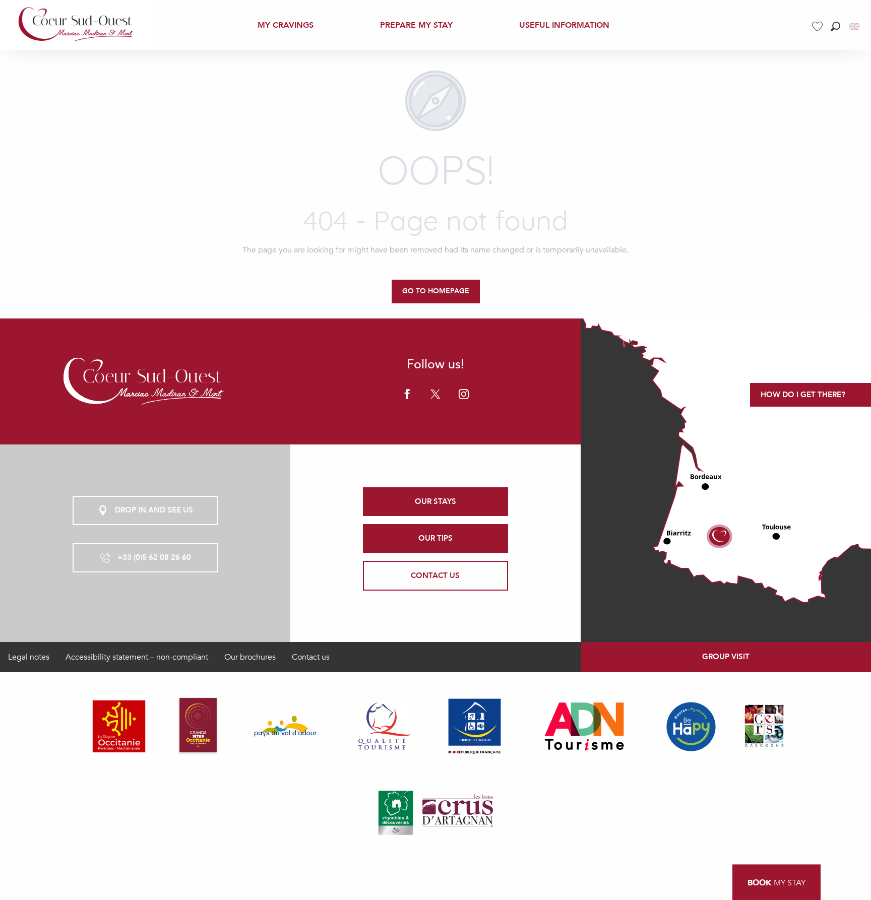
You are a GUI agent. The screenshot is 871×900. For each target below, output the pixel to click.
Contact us (311, 657)
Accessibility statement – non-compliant (137, 657)
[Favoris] (819, 26)
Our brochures (250, 657)
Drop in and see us (154, 510)
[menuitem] (77, 25)
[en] (855, 26)
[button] (835, 26)
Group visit (726, 657)
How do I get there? (803, 395)
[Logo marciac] (145, 381)
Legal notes (28, 657)
